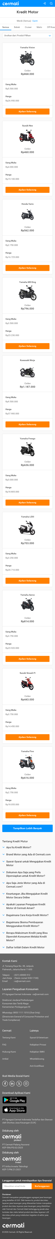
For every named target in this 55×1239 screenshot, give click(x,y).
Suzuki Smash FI (27, 673)
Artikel (5, 1059)
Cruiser (28, 27)
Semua (5, 27)
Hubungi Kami (9, 1051)
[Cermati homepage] (13, 1225)
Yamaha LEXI (27, 516)
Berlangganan (42, 1186)
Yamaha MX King (27, 282)
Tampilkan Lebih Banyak (27, 828)
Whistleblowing (37, 1059)
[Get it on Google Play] (27, 1100)
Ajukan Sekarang (27, 111)
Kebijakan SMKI (37, 1051)
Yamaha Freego (27, 438)
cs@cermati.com (22, 981)
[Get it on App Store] (27, 1109)
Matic (39, 27)
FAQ (4, 1044)
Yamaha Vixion (27, 47)
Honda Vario (28, 204)
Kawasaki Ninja (27, 360)
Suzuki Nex (27, 125)
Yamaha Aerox (27, 595)
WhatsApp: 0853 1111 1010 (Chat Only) (21, 1012)
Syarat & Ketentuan (39, 1037)
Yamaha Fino (27, 751)
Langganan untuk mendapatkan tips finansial (27, 1180)
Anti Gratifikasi (37, 1066)
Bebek (17, 27)
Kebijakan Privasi (38, 1044)
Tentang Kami (8, 1037)
